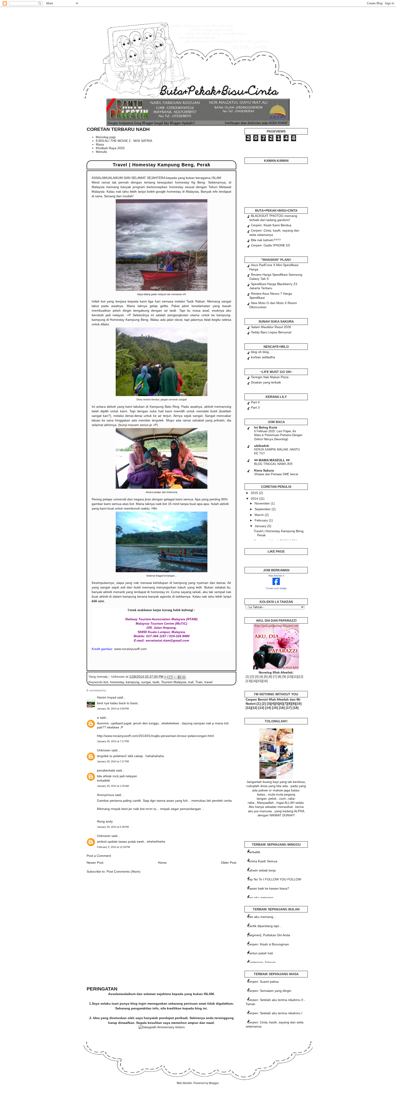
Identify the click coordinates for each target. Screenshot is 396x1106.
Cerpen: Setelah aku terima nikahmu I (274, 1013)
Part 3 (255, 407)
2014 (255, 498)
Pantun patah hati (260, 953)
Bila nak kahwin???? (266, 240)
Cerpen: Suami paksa (263, 981)
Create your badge (276, 588)
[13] (248, 681)
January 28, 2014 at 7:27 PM (113, 761)
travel (208, 682)
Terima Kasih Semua (262, 861)
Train (199, 682)
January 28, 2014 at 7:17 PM (113, 741)
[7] (275, 676)
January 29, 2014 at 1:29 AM (113, 786)
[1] (247, 676)
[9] (284, 676)
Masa (100, 144)
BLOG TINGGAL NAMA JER (273, 464)
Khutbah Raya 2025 (110, 148)
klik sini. (98, 601)
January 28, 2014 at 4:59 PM (113, 708)
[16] (265, 681)
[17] (289, 707)
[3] (256, 676)
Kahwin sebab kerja (261, 870)
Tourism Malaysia (173, 682)
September (263, 509)
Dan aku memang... (261, 897)
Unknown (103, 750)
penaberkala (106, 770)
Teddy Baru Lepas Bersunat (271, 332)
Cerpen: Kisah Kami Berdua (271, 225)
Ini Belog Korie (265, 427)
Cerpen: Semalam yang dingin (269, 991)
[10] (289, 676)
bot (106, 682)
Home (162, 862)
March (260, 515)
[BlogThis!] (170, 677)
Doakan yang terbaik (266, 382)
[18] (296, 707)
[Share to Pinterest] (184, 677)
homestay (117, 682)
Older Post (228, 862)
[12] (300, 676)
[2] (252, 676)
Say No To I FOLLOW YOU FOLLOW (274, 879)
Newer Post (95, 862)
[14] (254, 681)
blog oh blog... (261, 352)
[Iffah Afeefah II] (276, 584)
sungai (146, 682)
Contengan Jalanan (261, 962)
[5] (266, 676)
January (261, 526)
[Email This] (166, 677)
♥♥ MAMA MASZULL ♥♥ (272, 460)
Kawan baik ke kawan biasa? (268, 888)
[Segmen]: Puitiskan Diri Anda (268, 935)
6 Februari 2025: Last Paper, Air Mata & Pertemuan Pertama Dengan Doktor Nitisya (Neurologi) (278, 435)
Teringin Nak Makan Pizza (270, 377)
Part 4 (255, 402)
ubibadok (261, 446)
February (262, 520)
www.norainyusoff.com (130, 649)
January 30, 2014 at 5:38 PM (113, 826)
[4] (261, 676)
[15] (259, 681)
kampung (132, 682)
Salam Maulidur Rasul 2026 (271, 327)
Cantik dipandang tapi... (264, 926)
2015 (255, 493)
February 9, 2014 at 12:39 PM (113, 847)
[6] (270, 676)
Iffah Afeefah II (276, 575)
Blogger (214, 1083)
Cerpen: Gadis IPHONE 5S (270, 245)
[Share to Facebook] (179, 677)
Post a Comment (99, 856)
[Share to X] (175, 677)
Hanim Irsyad (106, 697)
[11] (295, 676)
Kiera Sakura (264, 470)
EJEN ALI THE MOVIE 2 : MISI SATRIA (124, 141)
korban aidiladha (263, 357)
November (263, 503)
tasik (156, 682)
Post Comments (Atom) (123, 871)
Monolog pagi (106, 137)
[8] (279, 676)
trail (190, 682)
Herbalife (253, 852)
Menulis (101, 152)
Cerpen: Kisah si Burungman (268, 944)
